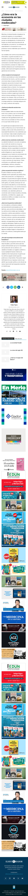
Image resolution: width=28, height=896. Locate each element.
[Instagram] (10, 331)
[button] (2, 7)
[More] (22, 287)
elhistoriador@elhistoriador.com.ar (14, 874)
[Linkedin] (18, 287)
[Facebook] (8, 287)
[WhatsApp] (15, 287)
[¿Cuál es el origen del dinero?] (5, 359)
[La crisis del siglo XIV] (5, 352)
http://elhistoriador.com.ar (14, 307)
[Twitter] (11, 287)
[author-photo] (14, 302)
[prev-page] (3, 365)
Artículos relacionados (7, 338)
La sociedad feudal (15, 343)
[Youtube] (20, 331)
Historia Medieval (19, 11)
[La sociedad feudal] (5, 344)
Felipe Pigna (6, 25)
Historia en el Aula (9, 11)
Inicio (3, 11)
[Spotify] (14, 331)
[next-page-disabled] (5, 365)
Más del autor (18, 338)
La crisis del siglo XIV (16, 350)
